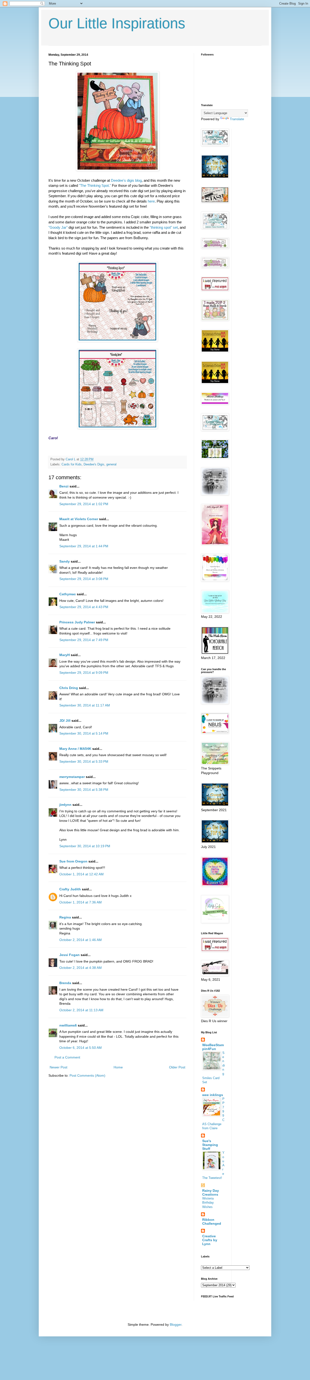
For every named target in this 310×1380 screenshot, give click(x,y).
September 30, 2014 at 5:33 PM (83, 761)
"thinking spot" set (163, 227)
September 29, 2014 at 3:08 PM (83, 579)
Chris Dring (68, 688)
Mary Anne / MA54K (75, 749)
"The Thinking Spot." (94, 185)
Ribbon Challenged (211, 1221)
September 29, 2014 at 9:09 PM (83, 672)
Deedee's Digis (94, 464)
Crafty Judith (70, 889)
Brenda (65, 983)
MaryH (64, 655)
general (111, 464)
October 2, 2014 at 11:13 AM (81, 1010)
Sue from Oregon (73, 861)
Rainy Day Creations (210, 1192)
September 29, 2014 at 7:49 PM (83, 640)
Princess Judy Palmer (77, 622)
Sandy (64, 561)
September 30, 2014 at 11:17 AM (84, 705)
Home (118, 1067)
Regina (65, 917)
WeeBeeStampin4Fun (213, 1047)
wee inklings (212, 1095)
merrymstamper (72, 777)
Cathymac (67, 594)
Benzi (64, 486)
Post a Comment (67, 1057)
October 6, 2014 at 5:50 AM (80, 1048)
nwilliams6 (68, 1025)
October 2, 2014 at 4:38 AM (80, 968)
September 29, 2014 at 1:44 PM (83, 546)
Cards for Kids (72, 464)
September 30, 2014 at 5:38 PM (83, 790)
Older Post (177, 1067)
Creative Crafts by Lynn (209, 1240)
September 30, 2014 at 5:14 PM (83, 733)
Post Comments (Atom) (87, 1075)
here (151, 201)
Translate (237, 119)
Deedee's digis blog (126, 180)
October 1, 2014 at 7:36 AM (80, 902)
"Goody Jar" (58, 227)
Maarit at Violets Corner (78, 519)
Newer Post (58, 1067)
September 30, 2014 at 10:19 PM (84, 846)
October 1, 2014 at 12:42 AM (81, 874)
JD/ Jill (64, 720)
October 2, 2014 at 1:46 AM (80, 940)
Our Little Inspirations (116, 23)
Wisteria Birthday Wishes (208, 1203)
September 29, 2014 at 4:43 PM (83, 607)
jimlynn (65, 805)
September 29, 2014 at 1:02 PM (83, 504)
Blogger (175, 1324)
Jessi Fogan (69, 955)
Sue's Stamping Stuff (210, 1145)
